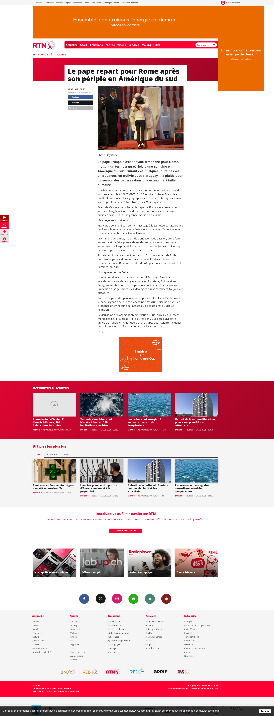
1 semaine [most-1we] (52, 454)
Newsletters (133, 599)
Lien (74, 108)
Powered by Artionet (178, 688)
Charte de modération (194, 648)
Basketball (75, 629)
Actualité (71, 45)
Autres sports (76, 656)
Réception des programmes (197, 625)
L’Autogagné (114, 644)
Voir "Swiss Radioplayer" (102, 563)
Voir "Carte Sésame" (149, 563)
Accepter (265, 711)
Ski (71, 640)
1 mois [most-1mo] (65, 454)
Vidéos (121, 45)
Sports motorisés (78, 652)
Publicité (188, 633)
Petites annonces (154, 637)
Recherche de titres (117, 629)
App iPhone (150, 599)
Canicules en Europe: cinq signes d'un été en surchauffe (53, 486)
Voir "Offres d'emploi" (54, 563)
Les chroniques (115, 625)
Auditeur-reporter (233, 3)
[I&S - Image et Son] (184, 672)
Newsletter (189, 656)
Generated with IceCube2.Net (204, 688)
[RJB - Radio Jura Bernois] (90, 672)
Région (35, 621)
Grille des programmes (118, 633)
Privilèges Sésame (111, 3)
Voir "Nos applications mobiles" (196, 563)
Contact (188, 652)
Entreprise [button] (49, 3)
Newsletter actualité (41, 652)
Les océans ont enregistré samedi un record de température (144, 422)
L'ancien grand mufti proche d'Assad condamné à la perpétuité (98, 488)
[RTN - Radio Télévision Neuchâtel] (113, 672)
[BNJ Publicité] (66, 672)
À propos (188, 621)
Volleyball (74, 633)
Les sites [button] (38, 3)
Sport (83, 45)
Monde (61, 54)
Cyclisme (74, 637)
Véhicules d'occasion (129, 3)
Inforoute (59, 3)
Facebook (84, 599)
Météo (149, 633)
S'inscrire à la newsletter (125, 531)
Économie (37, 633)
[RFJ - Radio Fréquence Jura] (137, 672)
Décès (86, 3)
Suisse (35, 625)
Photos (110, 45)
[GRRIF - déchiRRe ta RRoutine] (160, 672)
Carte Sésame (96, 3)
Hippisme (74, 644)
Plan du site (73, 691)
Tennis (73, 648)
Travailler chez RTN (193, 637)
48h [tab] (38, 454)
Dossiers (36, 644)
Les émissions (114, 621)
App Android (166, 599)
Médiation (189, 644)
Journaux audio (39, 640)
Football (74, 621)
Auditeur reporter (40, 648)
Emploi (149, 644)
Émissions (96, 45)
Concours (112, 652)
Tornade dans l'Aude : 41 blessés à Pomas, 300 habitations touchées (49, 422)
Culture (35, 637)
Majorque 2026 (151, 45)
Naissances (77, 3)
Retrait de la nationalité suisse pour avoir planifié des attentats (195, 422)
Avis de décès (152, 648)
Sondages (112, 648)
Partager (75, 97)
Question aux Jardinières (119, 640)
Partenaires (189, 640)
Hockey (73, 625)
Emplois (68, 3)
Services (134, 45)
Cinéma (149, 625)
